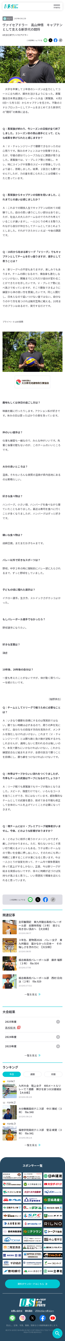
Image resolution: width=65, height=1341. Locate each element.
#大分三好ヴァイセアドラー (15, 34)
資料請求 (28, 1310)
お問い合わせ (16, 1310)
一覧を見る (30, 994)
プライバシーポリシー (44, 1310)
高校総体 (10, 1028)
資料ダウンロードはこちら (31, 1283)
